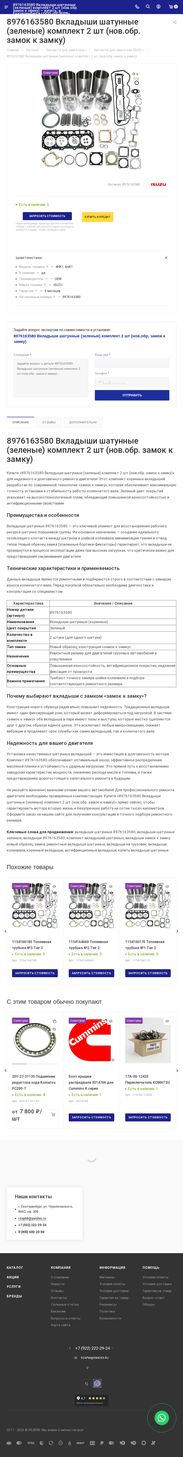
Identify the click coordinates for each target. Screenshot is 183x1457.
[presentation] (5, 931)
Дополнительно (83, 422)
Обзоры (149, 1305)
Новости (57, 1284)
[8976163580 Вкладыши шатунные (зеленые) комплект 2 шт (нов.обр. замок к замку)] (91, 120)
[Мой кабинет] (158, 7)
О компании (60, 1277)
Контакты (59, 1298)
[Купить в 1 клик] (54, 1021)
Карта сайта (60, 1325)
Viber (86, 1383)
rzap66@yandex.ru (32, 1218)
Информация (112, 1268)
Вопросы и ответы (65, 1318)
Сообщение (22, 355)
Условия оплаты (112, 1284)
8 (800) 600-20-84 (31, 1232)
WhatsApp (97, 1383)
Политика (107, 1311)
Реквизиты (108, 1305)
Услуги (14, 1287)
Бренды (14, 1296)
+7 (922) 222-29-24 (32, 1225)
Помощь (151, 1268)
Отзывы (49, 422)
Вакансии (58, 1311)
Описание (20, 422)
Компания (61, 1268)
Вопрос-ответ (154, 1298)
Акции (13, 1277)
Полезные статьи (65, 1305)
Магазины (107, 1277)
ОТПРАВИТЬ (132, 395)
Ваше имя (102, 355)
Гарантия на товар (114, 1298)
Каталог (15, 1268)
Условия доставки (114, 1291)
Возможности (110, 1318)
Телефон (102, 373)
